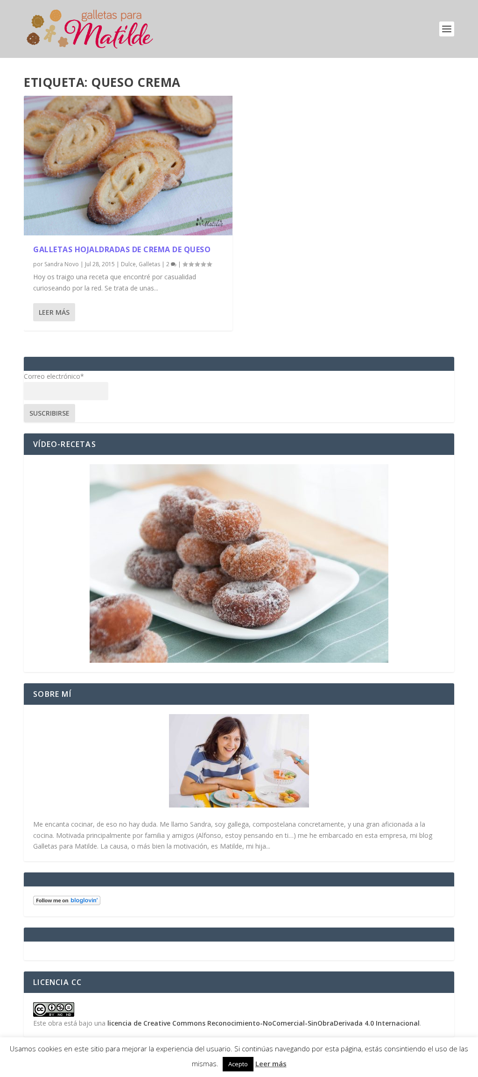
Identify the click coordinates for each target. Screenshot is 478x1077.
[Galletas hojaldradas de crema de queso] (128, 165)
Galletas (149, 264)
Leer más (54, 312)
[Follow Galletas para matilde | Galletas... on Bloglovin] (66, 902)
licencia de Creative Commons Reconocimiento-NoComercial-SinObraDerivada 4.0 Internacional (263, 1023)
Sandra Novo (61, 264)
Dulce (128, 264)
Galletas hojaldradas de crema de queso (122, 249)
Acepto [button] (238, 1064)
